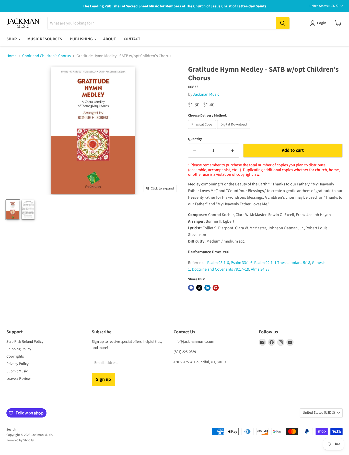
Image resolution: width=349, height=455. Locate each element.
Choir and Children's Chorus (46, 56)
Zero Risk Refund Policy (24, 341)
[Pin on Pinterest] (216, 288)
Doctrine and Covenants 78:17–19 (220, 269)
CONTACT (132, 39)
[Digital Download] (234, 130)
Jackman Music (206, 94)
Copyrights (15, 356)
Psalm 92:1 (263, 263)
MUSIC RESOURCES (44, 39)
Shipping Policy (18, 349)
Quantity (195, 139)
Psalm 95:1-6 (218, 263)
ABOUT (109, 39)
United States (324, 6)
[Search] (282, 23)
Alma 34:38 (260, 269)
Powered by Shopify (20, 440)
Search (11, 429)
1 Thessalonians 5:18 (292, 263)
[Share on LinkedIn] (207, 288)
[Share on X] (199, 288)
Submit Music (17, 371)
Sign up (103, 379)
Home (11, 56)
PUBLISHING (82, 39)
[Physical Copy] (202, 130)
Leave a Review (18, 378)
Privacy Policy (17, 363)
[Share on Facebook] (191, 288)
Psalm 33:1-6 (241, 263)
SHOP (12, 39)
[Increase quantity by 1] (232, 151)
